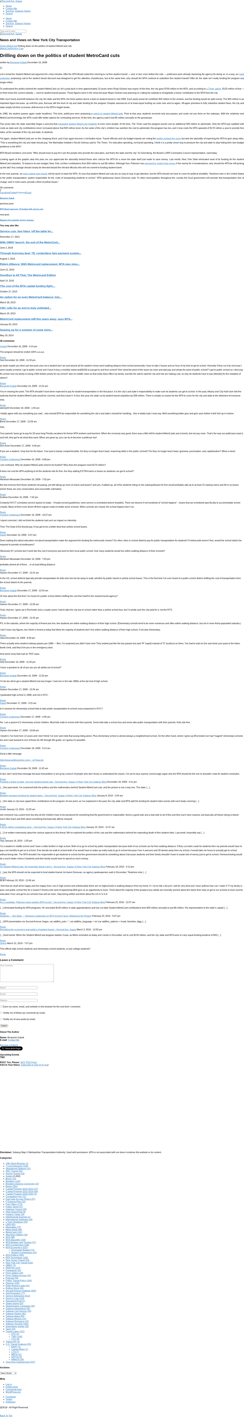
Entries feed (12, 1387)
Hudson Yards (15, 1214)
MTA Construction (17, 1245)
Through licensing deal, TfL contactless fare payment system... (40, 253)
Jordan (3, 346)
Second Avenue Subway (21, 1291)
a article (213, 89)
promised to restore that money (160, 163)
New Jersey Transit (17, 1260)
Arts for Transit (15, 1173)
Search (9, 13)
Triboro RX (13, 1341)
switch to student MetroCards (108, 113)
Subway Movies (16, 1319)
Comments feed (13, 1389)
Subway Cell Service (18, 1311)
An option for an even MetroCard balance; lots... (31, 297)
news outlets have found (35, 174)
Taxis (10, 1329)
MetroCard (12, 46)
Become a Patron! (9, 1045)
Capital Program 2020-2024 (21, 1194)
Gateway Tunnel (16, 1209)
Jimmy (3, 943)
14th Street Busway (17, 1163)
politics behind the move (168, 138)
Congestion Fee (16, 1196)
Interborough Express (18, 1217)
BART (16, 1347)
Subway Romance (17, 1321)
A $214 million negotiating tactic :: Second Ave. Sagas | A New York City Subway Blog (43, 827)
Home (3, 46)
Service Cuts (17, 48)
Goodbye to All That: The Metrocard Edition (28, 275)
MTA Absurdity (16, 1240)
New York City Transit (19, 1263)
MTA (10, 1237)
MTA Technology (17, 1257)
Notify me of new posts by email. (19, 1019)
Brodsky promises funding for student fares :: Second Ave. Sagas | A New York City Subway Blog (48, 795)
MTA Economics (17, 1247)
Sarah (3, 535)
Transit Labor (15, 1331)
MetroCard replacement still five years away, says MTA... (36, 319)
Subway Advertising (18, 1308)
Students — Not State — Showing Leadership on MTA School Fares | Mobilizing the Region (45, 916)
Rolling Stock (15, 1288)
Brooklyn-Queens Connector (22, 1184)
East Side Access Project (20, 1199)
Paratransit (13, 1270)
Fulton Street (14, 1207)
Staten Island (14, 1303)
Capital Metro (19, 1349)
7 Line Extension (17, 1166)
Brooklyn (13, 1181)
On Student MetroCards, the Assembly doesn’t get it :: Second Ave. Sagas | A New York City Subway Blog (52, 867)
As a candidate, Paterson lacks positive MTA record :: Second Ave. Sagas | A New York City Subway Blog (52, 902)
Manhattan (13, 1227)
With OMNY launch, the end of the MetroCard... (30, 242)
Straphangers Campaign (20, 1306)
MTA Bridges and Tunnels (21, 1242)
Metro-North (14, 1229)
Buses (12, 1186)
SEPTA (16, 1357)
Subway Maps (15, 1316)
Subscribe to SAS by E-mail (35, 1065)
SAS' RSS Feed (28, 1062)
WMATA (17, 1359)
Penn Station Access (18, 1275)
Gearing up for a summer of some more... (26, 329)
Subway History (16, 1313)
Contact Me (11, 8)
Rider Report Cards (18, 1285)
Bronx (11, 1179)
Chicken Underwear (10, 459)
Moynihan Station (17, 1235)
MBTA (16, 1354)
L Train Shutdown (17, 1222)
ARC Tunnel (14, 1171)
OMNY (11, 1265)
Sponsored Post (15, 1301)
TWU (16, 1336)
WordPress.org (13, 1392)
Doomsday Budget (22, 1250)
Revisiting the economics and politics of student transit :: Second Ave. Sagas (38, 929)
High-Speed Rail (16, 1212)
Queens (12, 1283)
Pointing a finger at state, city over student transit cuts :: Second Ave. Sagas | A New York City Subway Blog (53, 782)
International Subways (19, 1219)
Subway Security (17, 1324)
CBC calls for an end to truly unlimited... (25, 307)
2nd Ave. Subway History (18, 11)
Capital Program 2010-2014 (22, 1189)
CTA (15, 1352)
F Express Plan (16, 1201)
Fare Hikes (14, 1204)
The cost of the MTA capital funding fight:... (27, 286)
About (9, 6)
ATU (15, 1334)
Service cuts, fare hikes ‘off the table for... (26, 231)
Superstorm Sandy (17, 1326)
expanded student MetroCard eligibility (77, 124)
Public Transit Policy (19, 1280)
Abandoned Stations (18, 1168)
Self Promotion (15, 1293)
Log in (9, 1384)
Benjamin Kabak (18, 62)
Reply (3, 357)
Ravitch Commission (24, 1252)
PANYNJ (13, 1268)
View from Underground (20, 1362)
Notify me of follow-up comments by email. (24, 1013)
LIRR (10, 1224)
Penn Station (14, 1273)
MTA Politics (15, 1255)
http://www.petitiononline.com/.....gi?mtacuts (21, 760)
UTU (15, 1339)
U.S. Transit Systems (18, 1344)
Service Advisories (18, 1296)
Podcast (12, 1278)
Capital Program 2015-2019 (22, 1191)
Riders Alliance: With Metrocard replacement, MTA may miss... (40, 264)
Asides (9, 1176)
